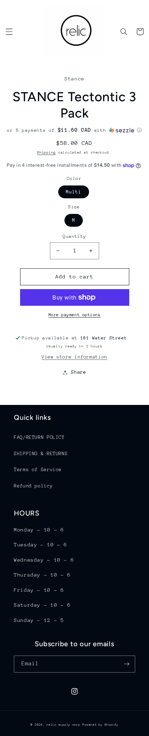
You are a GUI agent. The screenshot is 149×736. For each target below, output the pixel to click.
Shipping (46, 152)
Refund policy (33, 485)
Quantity (74, 236)
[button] (9, 32)
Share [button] (78, 372)
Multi (73, 191)
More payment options (75, 314)
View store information (74, 357)
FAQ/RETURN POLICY (39, 437)
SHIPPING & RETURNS (41, 453)
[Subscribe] (127, 664)
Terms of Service (38, 469)
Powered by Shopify (100, 724)
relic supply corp (63, 724)
